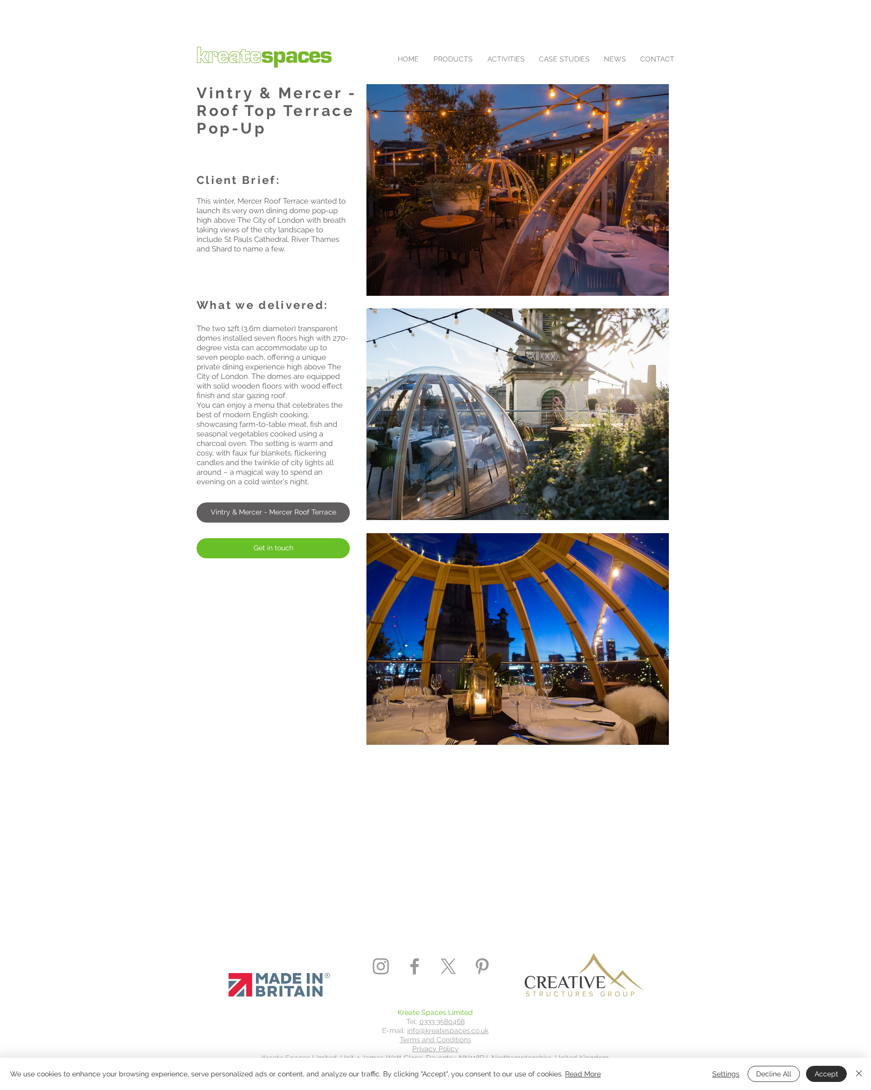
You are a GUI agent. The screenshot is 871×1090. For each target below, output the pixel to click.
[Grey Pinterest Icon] (482, 966)
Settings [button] (725, 1074)
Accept (826, 1074)
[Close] (859, 1074)
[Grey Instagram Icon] (381, 966)
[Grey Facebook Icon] (414, 966)
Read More (583, 1074)
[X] (448, 966)
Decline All (773, 1074)
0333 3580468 (442, 1021)
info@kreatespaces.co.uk (447, 1031)
